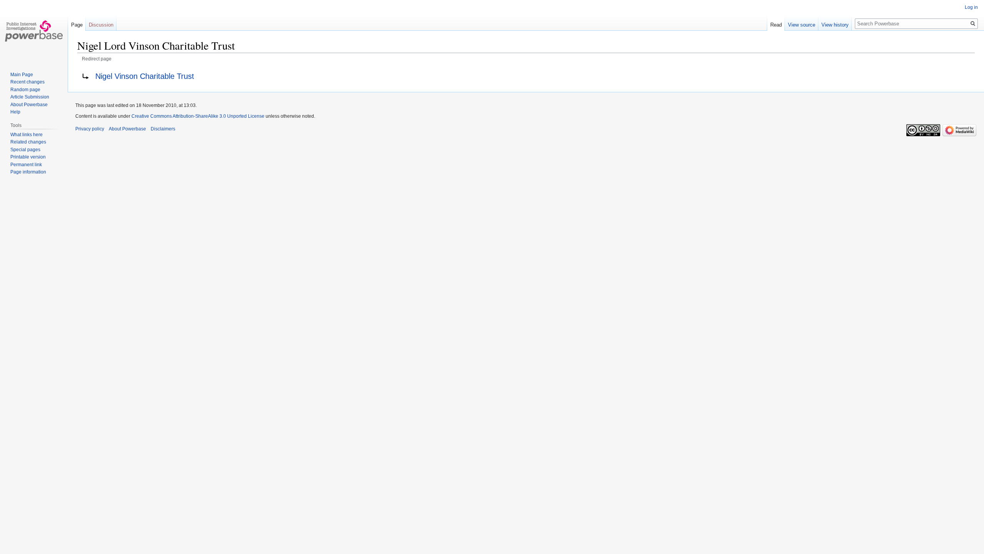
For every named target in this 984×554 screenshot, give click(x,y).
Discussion (101, 25)
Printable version (28, 157)
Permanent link (26, 164)
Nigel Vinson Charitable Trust (144, 76)
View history (835, 25)
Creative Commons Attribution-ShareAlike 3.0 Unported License (197, 116)
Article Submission (29, 97)
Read (776, 25)
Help (15, 112)
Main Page (21, 74)
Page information (28, 172)
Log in (971, 7)
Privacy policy (89, 129)
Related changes (28, 142)
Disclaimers (163, 129)
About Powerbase (29, 104)
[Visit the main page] (34, 31)
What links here (26, 134)
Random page (25, 89)
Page (77, 25)
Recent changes (27, 82)
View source (801, 25)
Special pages (25, 149)
